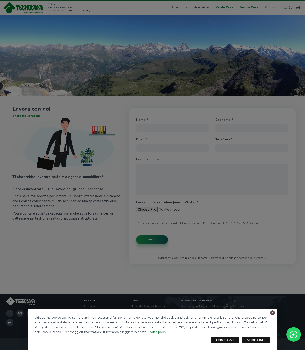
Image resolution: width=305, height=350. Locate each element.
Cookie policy (156, 332)
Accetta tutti (256, 340)
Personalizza (225, 340)
